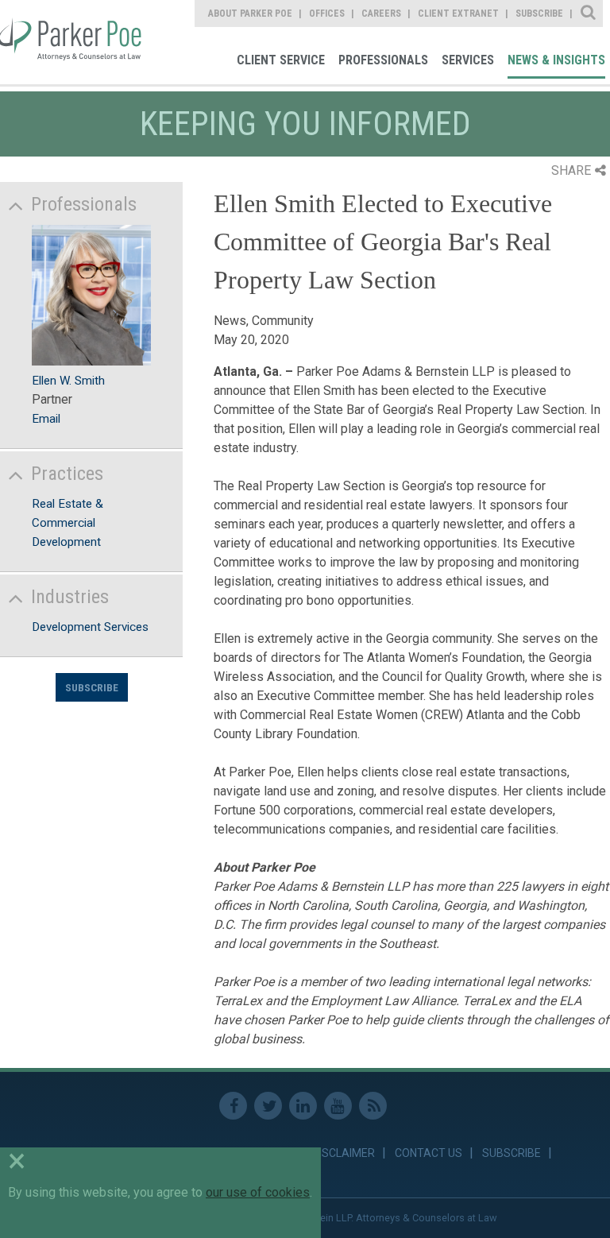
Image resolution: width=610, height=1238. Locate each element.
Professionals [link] (383, 60)
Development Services (90, 627)
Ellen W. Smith (68, 380)
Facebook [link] (233, 1106)
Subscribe (91, 687)
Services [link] (468, 60)
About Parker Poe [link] (250, 13)
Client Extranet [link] (458, 13)
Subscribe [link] (539, 13)
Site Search (589, 13)
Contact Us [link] (428, 1153)
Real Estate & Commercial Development (67, 523)
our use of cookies (258, 1192)
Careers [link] (381, 13)
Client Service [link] (281, 60)
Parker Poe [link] (73, 42)
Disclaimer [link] (343, 1153)
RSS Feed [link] (373, 1106)
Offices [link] (327, 13)
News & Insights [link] (556, 60)
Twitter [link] (268, 1106)
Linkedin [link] (303, 1106)
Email (46, 419)
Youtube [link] (338, 1106)
